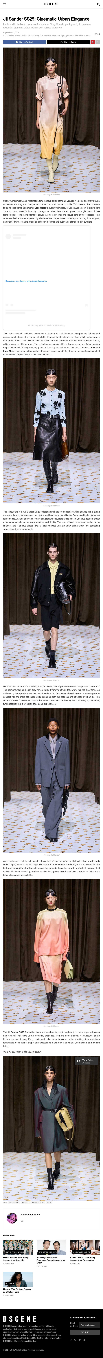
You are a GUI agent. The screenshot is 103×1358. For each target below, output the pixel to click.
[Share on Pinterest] (93, 42)
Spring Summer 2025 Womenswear (75, 35)
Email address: (74, 1324)
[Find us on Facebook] (70, 1340)
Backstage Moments (48, 1252)
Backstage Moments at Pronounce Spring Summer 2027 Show (51, 1260)
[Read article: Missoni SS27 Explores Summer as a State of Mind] (18, 1279)
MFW (49, 1202)
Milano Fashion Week (23, 35)
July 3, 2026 (42, 1266)
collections (14, 1202)
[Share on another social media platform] (97, 42)
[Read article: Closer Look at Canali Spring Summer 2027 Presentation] (85, 1247)
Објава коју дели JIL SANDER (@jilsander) (46, 325)
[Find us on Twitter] (75, 1340)
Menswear (9, 1284)
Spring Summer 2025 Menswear (47, 35)
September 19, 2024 (11, 32)
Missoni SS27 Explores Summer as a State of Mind (17, 1290)
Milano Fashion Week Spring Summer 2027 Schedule (16, 1258)
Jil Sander (9, 35)
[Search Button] (98, 4)
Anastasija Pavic (30, 1214)
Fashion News (38, 1202)
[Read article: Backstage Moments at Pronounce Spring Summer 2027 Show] (51, 1247)
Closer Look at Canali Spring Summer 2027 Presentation (82, 1258)
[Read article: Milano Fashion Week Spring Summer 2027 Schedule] (18, 1247)
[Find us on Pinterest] (84, 1340)
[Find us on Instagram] (80, 1340)
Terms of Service (28, 1340)
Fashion (25, 1202)
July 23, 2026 (9, 1264)
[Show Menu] (4, 4)
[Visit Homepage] (51, 4)
